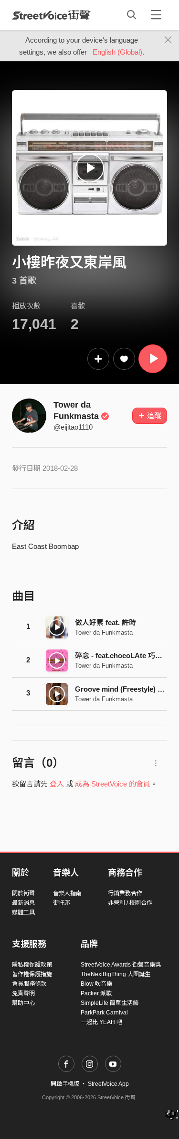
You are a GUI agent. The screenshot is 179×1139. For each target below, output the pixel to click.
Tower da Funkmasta (104, 632)
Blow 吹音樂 (96, 983)
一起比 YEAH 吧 (101, 1022)
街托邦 (61, 903)
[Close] (168, 40)
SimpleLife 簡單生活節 (109, 1003)
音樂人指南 (67, 893)
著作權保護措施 (32, 974)
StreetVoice (51, 15)
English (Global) (117, 52)
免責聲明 (23, 993)
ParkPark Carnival (104, 1012)
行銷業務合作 (125, 893)
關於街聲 (23, 893)
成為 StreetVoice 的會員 (112, 784)
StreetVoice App (108, 1084)
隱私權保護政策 (32, 964)
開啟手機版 (65, 1084)
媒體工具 (23, 912)
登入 (57, 784)
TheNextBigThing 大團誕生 (115, 974)
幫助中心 (23, 1003)
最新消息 (23, 903)
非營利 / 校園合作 (130, 903)
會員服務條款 (29, 983)
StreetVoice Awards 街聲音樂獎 (121, 964)
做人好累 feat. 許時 (105, 622)
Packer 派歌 (96, 993)
